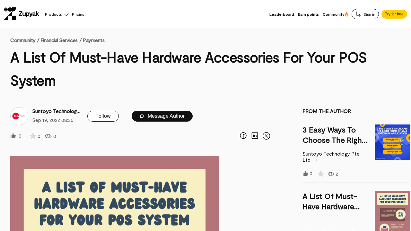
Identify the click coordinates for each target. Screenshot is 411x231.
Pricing (78, 14)
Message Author (165, 116)
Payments (93, 40)
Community (24, 40)
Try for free (394, 14)
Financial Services (59, 40)
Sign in (369, 14)
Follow (103, 116)
